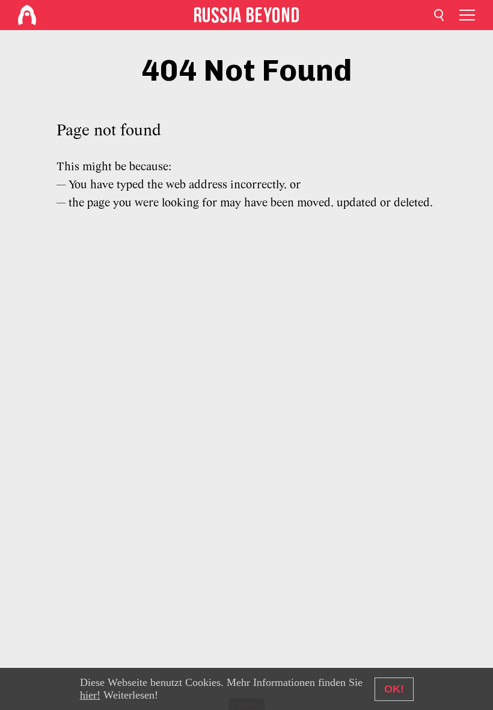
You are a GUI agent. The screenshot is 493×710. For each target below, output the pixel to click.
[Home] (27, 15)
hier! (90, 695)
